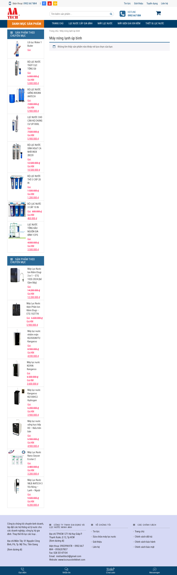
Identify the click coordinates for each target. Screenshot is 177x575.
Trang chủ (57, 23)
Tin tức (127, 3)
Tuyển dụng (152, 3)
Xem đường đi (14, 549)
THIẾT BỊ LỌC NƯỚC (155, 23)
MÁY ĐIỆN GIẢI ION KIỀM (129, 23)
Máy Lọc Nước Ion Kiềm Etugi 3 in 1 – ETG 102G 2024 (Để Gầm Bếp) (34, 275)
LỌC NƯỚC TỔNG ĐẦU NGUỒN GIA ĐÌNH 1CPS (32, 229)
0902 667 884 (30, 3)
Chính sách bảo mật (144, 547)
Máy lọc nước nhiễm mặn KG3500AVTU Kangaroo (33, 336)
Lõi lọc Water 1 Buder (34, 44)
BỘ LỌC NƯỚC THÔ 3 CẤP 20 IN (34, 179)
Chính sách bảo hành (145, 541)
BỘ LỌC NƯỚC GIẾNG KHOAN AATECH (34, 93)
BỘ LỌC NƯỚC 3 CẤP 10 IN (34, 205)
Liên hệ (164, 3)
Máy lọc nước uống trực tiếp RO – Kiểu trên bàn (34, 426)
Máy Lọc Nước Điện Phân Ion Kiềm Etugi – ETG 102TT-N (33, 308)
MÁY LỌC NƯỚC (105, 23)
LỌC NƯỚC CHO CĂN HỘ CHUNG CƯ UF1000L (34, 120)
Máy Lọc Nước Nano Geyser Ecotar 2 (34, 456)
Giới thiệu (138, 3)
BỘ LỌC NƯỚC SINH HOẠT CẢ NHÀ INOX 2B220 (34, 150)
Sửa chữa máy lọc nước (104, 536)
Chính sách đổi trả (143, 536)
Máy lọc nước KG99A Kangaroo (33, 366)
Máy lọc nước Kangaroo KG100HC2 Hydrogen (33, 395)
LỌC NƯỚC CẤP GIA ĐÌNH (80, 23)
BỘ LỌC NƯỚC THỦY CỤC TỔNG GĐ (34, 65)
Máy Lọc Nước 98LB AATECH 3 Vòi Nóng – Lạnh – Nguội (35, 485)
